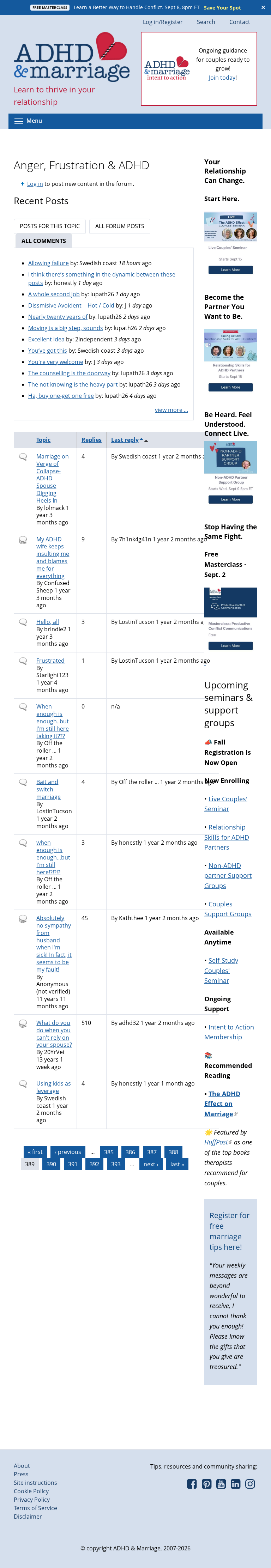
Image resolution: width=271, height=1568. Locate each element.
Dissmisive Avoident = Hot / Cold (71, 305)
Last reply (125, 440)
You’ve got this (47, 350)
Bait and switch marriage (48, 789)
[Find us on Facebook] (192, 1486)
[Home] (72, 58)
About (22, 1466)
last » (177, 1164)
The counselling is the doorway (69, 373)
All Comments (47, 241)
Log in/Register (163, 22)
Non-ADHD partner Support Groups (228, 875)
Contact (239, 22)
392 (94, 1164)
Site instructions (35, 1483)
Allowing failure (48, 263)
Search (206, 22)
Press (21, 1474)
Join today (222, 77)
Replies (92, 440)
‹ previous (68, 1152)
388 (173, 1152)
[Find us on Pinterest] (206, 1486)
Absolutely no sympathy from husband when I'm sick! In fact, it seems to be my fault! (54, 943)
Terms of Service (35, 1508)
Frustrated (50, 660)
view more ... (171, 410)
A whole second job (54, 294)
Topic (43, 440)
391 (73, 1164)
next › (151, 1164)
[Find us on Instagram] (250, 1486)
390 (51, 1164)
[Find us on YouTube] (221, 1486)
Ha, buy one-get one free (61, 396)
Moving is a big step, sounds (65, 328)
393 (116, 1164)
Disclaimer (28, 1516)
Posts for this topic (50, 226)
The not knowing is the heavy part (73, 384)
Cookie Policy (31, 1491)
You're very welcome (55, 362)
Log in (35, 184)
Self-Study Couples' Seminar (221, 970)
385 (109, 1152)
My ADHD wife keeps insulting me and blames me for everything (52, 557)
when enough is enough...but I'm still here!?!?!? (53, 857)
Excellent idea (46, 339)
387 (152, 1152)
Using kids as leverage (53, 1087)
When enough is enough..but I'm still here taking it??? (52, 721)
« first (35, 1152)
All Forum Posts (119, 226)
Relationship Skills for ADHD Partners (226, 837)
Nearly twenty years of (58, 317)
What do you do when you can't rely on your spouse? (54, 1034)
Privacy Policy (32, 1499)
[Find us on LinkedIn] (235, 1486)
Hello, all (47, 622)
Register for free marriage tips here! (230, 1231)
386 (130, 1152)
